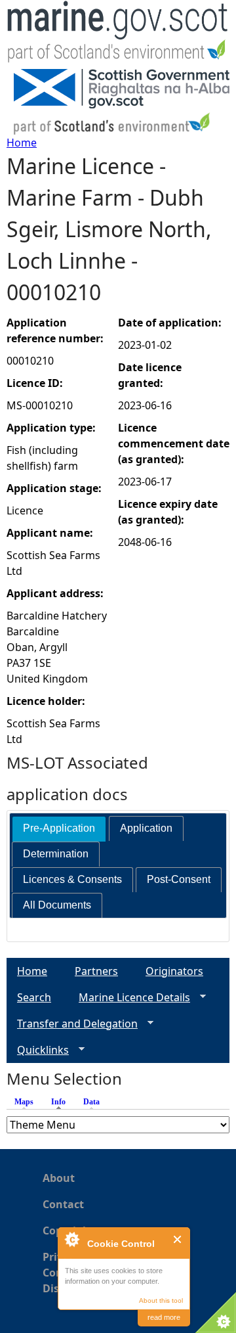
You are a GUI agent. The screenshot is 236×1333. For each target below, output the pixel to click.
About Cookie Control (71, 1239)
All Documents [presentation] (57, 905)
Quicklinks (38, 1050)
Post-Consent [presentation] (178, 879)
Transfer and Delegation (72, 1023)
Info (61, 1101)
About (59, 1178)
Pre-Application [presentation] (59, 828)
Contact (63, 1204)
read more (164, 1317)
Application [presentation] (146, 828)
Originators (174, 971)
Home (22, 142)
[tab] (59, 829)
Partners (96, 971)
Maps (23, 1101)
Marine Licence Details (129, 997)
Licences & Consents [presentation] (72, 879)
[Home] (118, 34)
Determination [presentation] (55, 853)
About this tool (161, 1300)
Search (34, 997)
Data (91, 1101)
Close (178, 1239)
